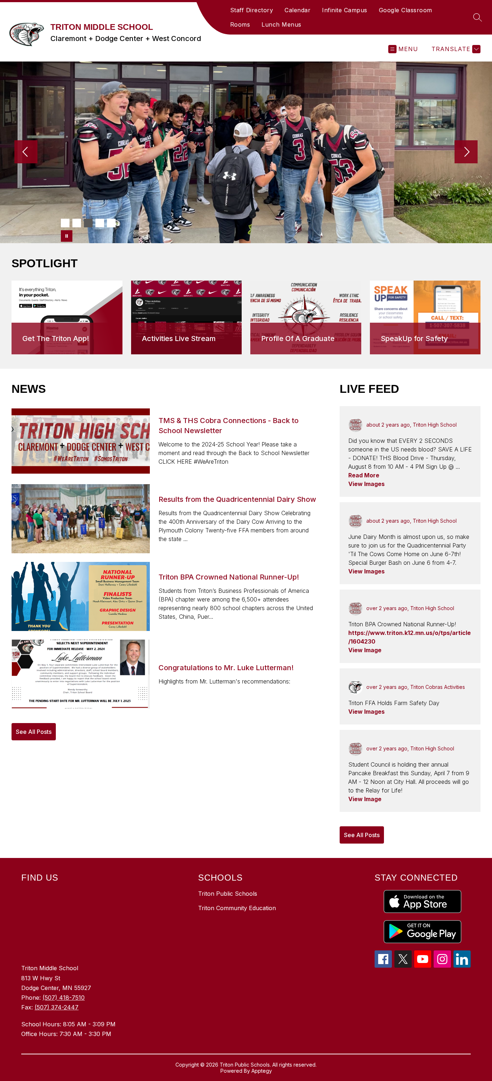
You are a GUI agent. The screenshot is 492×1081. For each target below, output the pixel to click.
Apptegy (261, 1071)
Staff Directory (251, 10)
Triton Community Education (237, 908)
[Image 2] (76, 223)
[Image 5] (111, 223)
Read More (363, 475)
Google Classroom (405, 10)
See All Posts (34, 731)
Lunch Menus (281, 24)
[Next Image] (466, 152)
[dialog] (67, 317)
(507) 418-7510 (64, 997)
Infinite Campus (344, 10)
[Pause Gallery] (66, 236)
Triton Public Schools (227, 893)
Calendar (297, 10)
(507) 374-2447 (57, 1007)
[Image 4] (99, 223)
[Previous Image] (25, 152)
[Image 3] (88, 223)
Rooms (240, 24)
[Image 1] (65, 223)
